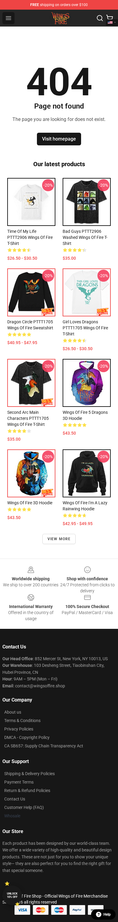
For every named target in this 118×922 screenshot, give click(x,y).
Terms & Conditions (22, 720)
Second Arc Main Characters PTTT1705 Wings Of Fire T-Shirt (28, 418)
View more (59, 539)
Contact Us (14, 799)
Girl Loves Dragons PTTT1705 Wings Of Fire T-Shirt (85, 327)
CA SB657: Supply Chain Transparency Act (43, 745)
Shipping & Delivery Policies (29, 773)
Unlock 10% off (12, 895)
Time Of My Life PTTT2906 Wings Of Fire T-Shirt (30, 237)
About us (12, 712)
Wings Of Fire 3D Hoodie (29, 502)
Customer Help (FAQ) (24, 807)
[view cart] (109, 18)
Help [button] (107, 914)
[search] (99, 18)
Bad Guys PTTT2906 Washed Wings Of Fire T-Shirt (85, 237)
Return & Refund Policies (27, 790)
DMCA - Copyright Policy (27, 737)
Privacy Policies (18, 729)
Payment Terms (19, 782)
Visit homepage (59, 139)
